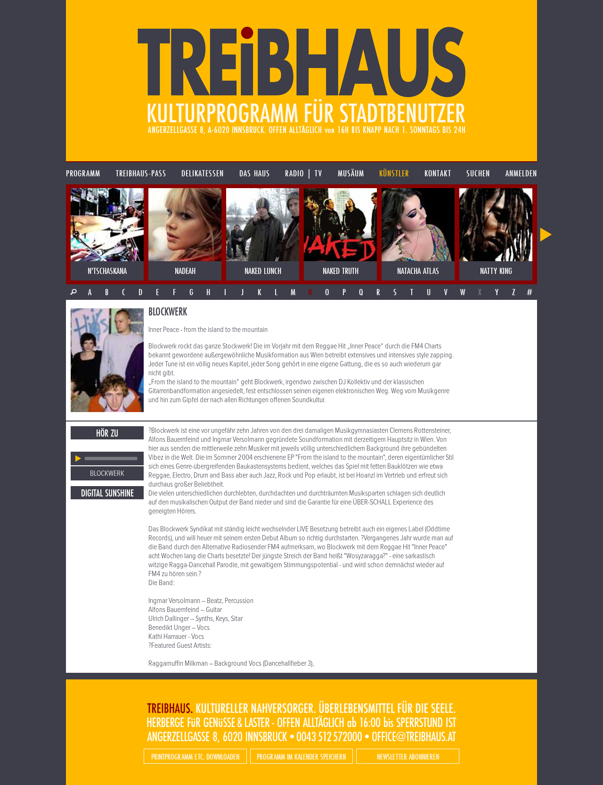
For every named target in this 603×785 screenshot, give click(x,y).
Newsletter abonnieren (408, 756)
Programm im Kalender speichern (301, 756)
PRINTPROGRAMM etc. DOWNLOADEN (195, 756)
